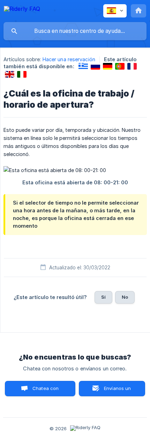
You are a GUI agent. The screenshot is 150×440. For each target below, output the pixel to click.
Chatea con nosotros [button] (44, 390)
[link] (83, 66)
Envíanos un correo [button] (117, 390)
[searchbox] (75, 31)
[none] (22, 10)
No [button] (125, 297)
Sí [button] (103, 297)
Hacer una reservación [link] (69, 59)
